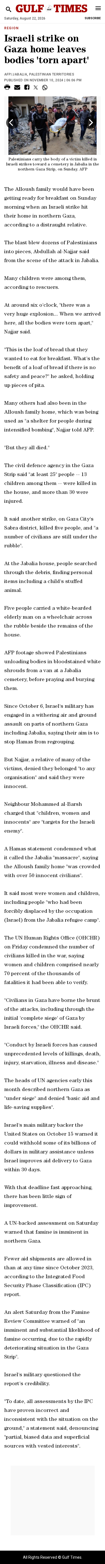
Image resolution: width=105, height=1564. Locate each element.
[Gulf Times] (51, 13)
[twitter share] (35, 87)
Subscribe (93, 18)
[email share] (17, 88)
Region (11, 28)
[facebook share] (26, 88)
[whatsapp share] (45, 87)
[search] (8, 9)
